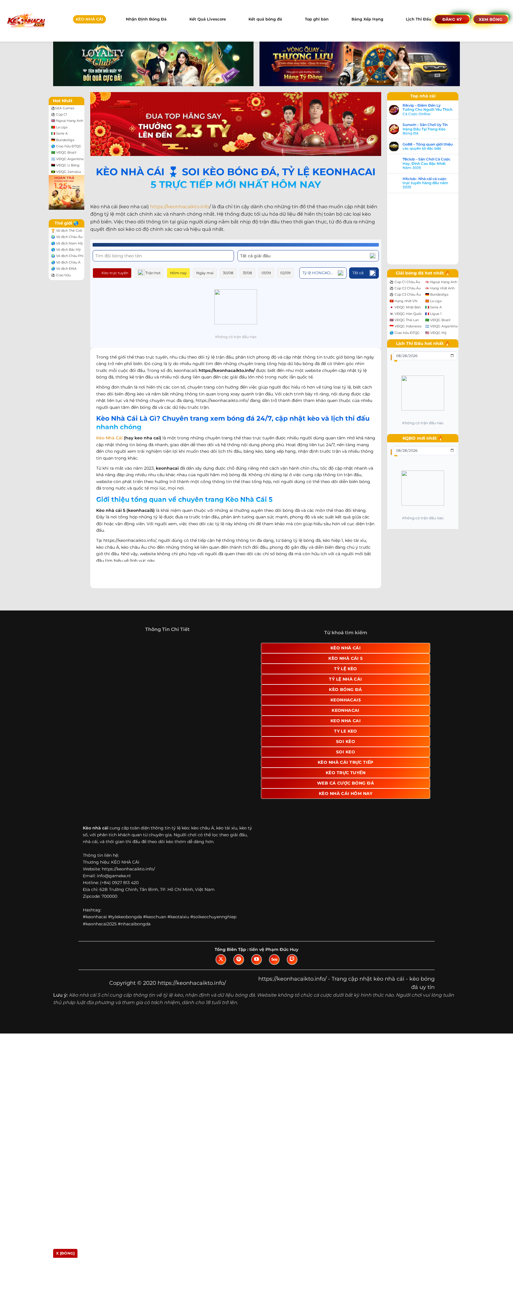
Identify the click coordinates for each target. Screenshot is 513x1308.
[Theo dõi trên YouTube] (256, 994)
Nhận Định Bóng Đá (146, 19)
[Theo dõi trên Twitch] (292, 994)
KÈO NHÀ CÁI (89, 19)
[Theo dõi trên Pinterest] (238, 994)
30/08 (228, 274)
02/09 (285, 274)
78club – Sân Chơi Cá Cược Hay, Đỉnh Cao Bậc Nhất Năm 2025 (432, 163)
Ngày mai (204, 274)
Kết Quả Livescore (207, 19)
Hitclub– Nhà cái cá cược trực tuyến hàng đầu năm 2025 (431, 183)
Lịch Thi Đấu (418, 19)
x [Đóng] (65, 1253)
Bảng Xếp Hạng (367, 19)
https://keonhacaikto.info (179, 208)
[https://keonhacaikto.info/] (25, 21)
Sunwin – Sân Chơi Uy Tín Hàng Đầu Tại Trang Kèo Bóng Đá (431, 129)
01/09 (266, 274)
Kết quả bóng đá (265, 19)
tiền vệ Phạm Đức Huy (273, 984)
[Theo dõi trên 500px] (274, 994)
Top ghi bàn (317, 19)
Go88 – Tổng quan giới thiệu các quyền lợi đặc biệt (433, 146)
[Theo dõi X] (221, 994)
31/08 (247, 274)
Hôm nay (178, 274)
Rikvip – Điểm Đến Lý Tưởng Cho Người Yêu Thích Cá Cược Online (433, 109)
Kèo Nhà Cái (109, 439)
